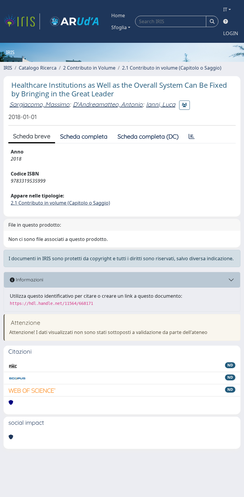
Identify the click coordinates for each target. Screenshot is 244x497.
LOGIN (230, 33)
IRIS (8, 68)
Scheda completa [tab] (83, 136)
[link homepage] (22, 21)
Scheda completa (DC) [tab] (148, 136)
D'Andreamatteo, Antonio (108, 104)
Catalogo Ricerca (38, 68)
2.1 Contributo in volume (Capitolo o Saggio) (171, 68)
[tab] (192, 136)
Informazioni (29, 280)
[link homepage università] (74, 21)
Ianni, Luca (160, 104)
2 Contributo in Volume (89, 68)
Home (118, 15)
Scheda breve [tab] (31, 136)
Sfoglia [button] (119, 27)
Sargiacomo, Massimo (39, 104)
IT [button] (225, 9)
